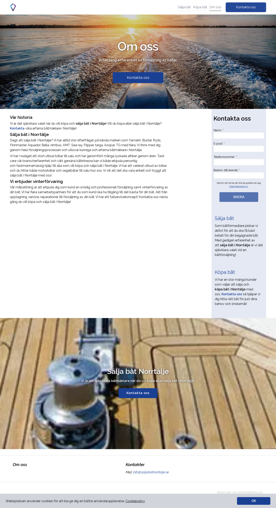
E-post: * (219, 143)
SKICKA (238, 197)
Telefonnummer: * (225, 157)
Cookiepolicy (135, 501)
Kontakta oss (246, 7)
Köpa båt (200, 7)
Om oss (215, 7)
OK (254, 501)
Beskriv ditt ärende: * (227, 170)
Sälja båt (184, 7)
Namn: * (219, 130)
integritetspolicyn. (238, 186)
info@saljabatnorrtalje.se (151, 472)
